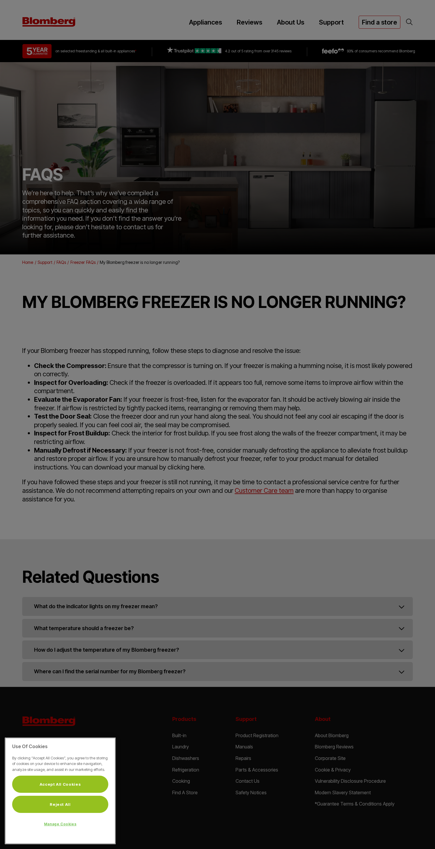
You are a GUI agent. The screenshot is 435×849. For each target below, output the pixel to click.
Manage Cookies (60, 824)
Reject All (60, 804)
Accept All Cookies (60, 784)
